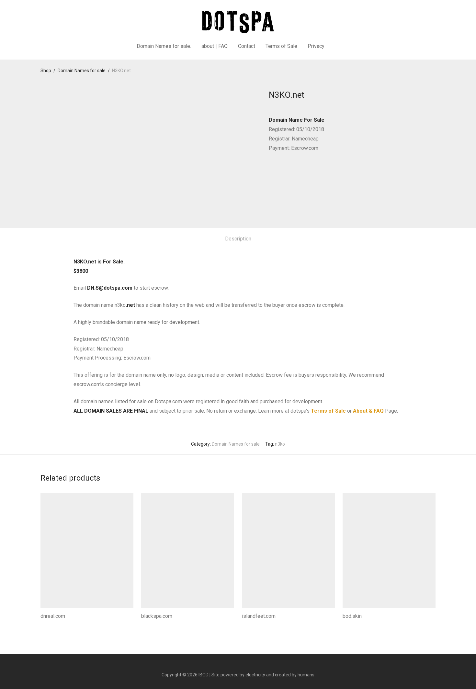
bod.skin (352, 616)
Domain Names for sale (82, 70)
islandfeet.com (259, 616)
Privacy (316, 46)
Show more (50, 625)
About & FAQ (368, 411)
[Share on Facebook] (271, 172)
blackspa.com (156, 616)
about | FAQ (214, 46)
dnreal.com (52, 616)
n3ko (280, 444)
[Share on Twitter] (280, 172)
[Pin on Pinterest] (290, 172)
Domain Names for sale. (164, 46)
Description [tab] (238, 239)
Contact (246, 46)
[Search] (338, 46)
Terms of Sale (281, 46)
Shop (45, 70)
